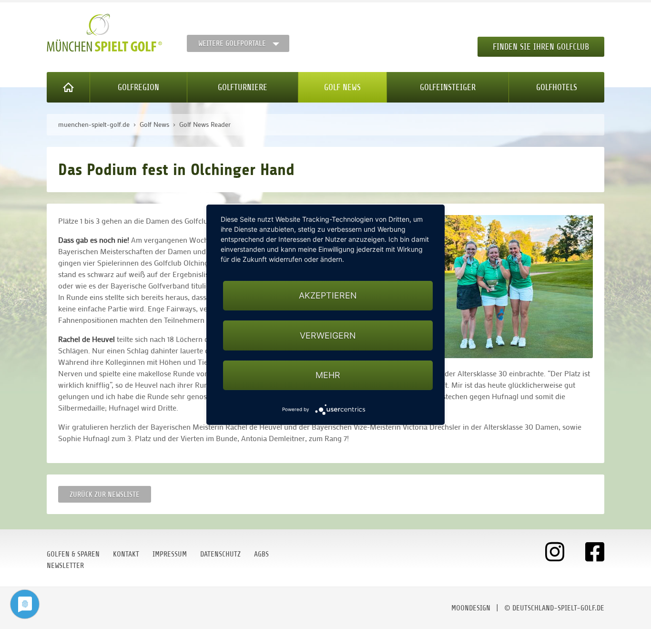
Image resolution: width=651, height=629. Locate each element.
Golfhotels (556, 87)
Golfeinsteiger (448, 87)
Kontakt (126, 554)
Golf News (342, 87)
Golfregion (138, 87)
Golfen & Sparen (73, 554)
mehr (327, 375)
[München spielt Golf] (104, 33)
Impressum (170, 554)
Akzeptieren (328, 295)
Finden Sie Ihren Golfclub (541, 47)
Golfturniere (242, 87)
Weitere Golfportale (232, 43)
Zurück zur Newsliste (105, 494)
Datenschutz (220, 554)
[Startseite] (68, 87)
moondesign (470, 608)
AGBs (261, 554)
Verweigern (328, 335)
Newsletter (65, 565)
